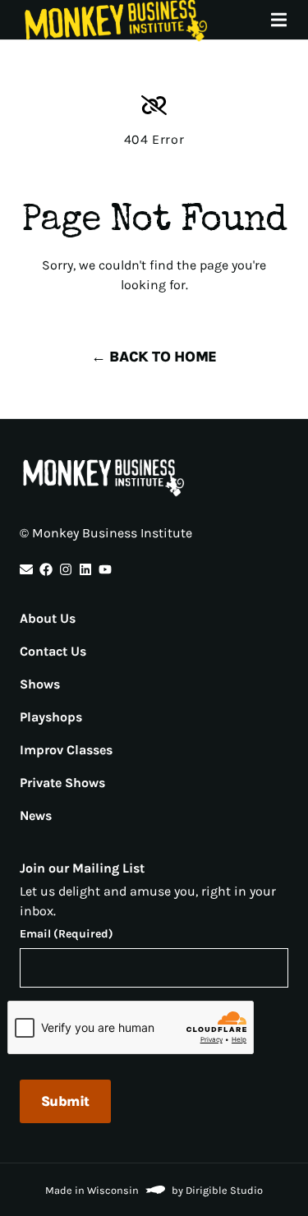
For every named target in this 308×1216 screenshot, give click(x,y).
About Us (48, 618)
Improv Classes (66, 750)
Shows (40, 684)
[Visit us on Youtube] (105, 569)
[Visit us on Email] (26, 569)
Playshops (51, 717)
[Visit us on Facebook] (46, 569)
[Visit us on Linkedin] (85, 569)
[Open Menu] (288, 19)
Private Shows (62, 782)
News (36, 815)
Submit (65, 1101)
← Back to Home (154, 357)
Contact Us (53, 651)
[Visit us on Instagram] (65, 569)
